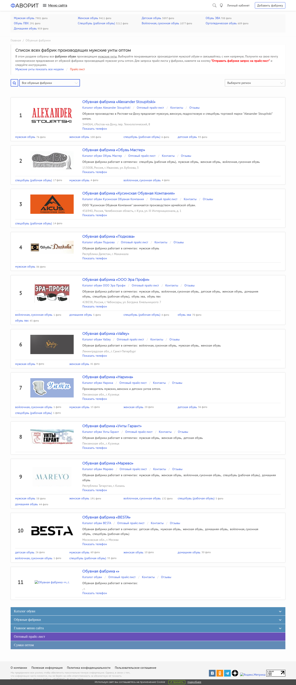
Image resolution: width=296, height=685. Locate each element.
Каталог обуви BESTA (96, 523)
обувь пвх (154, 296)
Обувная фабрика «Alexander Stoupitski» (119, 102)
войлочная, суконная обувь (241, 162)
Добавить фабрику (270, 5)
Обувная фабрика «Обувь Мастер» (113, 150)
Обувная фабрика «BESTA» (106, 517)
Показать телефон (94, 129)
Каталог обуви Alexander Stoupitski (106, 108)
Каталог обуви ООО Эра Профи (103, 285)
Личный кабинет (238, 5)
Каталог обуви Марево (97, 469)
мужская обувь (188, 162)
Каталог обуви (92, 577)
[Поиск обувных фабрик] (214, 5)
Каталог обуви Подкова (98, 242)
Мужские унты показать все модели (39, 69)
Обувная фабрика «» (100, 571)
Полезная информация (47, 668)
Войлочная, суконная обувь (160, 23)
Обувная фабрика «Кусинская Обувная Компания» (128, 193)
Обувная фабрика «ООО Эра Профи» (116, 280)
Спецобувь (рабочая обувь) (96, 23)
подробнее (194, 681)
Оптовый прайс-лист (150, 108)
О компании (19, 668)
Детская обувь (151, 18)
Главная (16, 40)
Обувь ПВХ (21, 23)
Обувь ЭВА (213, 18)
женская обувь (210, 162)
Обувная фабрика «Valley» (105, 334)
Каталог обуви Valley (96, 339)
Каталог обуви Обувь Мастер (102, 156)
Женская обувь (88, 18)
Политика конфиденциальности (89, 668)
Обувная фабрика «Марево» (107, 463)
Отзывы (194, 108)
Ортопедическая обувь (221, 23)
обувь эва (138, 296)
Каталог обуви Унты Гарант (100, 432)
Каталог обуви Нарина (97, 383)
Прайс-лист (77, 69)
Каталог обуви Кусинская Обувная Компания (113, 199)
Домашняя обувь (25, 28)
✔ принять (176, 681)
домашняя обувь (216, 529)
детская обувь (210, 291)
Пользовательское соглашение (135, 668)
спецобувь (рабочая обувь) (157, 162)
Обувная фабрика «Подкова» (108, 236)
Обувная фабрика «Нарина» (107, 377)
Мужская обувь (24, 18)
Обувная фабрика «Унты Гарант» (112, 426)
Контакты (176, 108)
